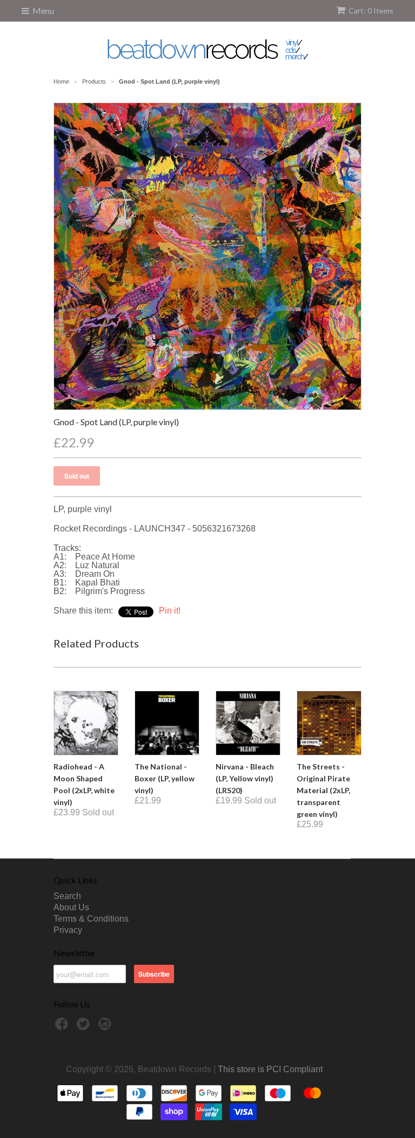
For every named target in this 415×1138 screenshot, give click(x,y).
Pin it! (169, 610)
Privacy (67, 930)
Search (67, 896)
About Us (71, 907)
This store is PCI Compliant (270, 1069)
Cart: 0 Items (371, 10)
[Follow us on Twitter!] (85, 1027)
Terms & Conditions (91, 918)
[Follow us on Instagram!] (106, 1027)
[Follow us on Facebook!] (63, 1027)
